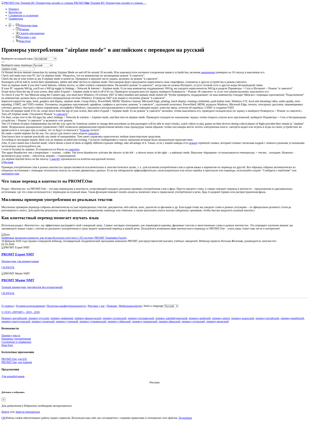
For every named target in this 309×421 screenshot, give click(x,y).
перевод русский (38, 318)
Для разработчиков (12, 376)
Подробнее (185, 417)
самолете (61, 114)
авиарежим (208, 72)
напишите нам (10, 173)
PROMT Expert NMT (17, 254)
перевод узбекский (119, 321)
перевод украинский (144, 321)
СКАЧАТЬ (7, 267)
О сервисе (7, 305)
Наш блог (7, 345)
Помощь (24, 29)
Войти (5, 411)
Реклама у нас (27, 37)
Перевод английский (14, 318)
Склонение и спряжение (16, 341)
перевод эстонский (193, 321)
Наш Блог (25, 41)
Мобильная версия (130, 305)
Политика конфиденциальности (66, 305)
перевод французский (88, 318)
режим (193, 142)
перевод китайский (267, 318)
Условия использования (30, 305)
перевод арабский (200, 318)
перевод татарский (43, 321)
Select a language (153, 305)
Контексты (15, 12)
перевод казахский (242, 318)
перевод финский (169, 321)
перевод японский (217, 321)
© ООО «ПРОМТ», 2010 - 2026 (20, 312)
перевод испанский (114, 318)
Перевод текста (10, 335)
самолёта (93, 133)
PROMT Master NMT (17, 280)
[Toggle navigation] (145, 3)
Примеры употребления (16, 338)
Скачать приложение (32, 33)
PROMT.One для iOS (14, 359)
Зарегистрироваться (27, 411)
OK (3, 417)
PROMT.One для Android (16, 362)
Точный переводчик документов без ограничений (32, 287)
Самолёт (55, 158)
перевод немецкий (61, 318)
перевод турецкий (67, 321)
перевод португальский (15, 321)
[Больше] (7, 162)
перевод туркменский (93, 321)
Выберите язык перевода (16, 65)
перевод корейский (292, 318)
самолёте (73, 149)
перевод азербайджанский (171, 318)
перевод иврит (221, 318)
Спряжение (23, 15)
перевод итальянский (141, 318)
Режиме (85, 130)
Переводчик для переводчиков (20, 261)
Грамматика (16, 18)
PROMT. (108, 2)
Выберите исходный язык (17, 58)
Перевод (14, 9)
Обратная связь (28, 25)
